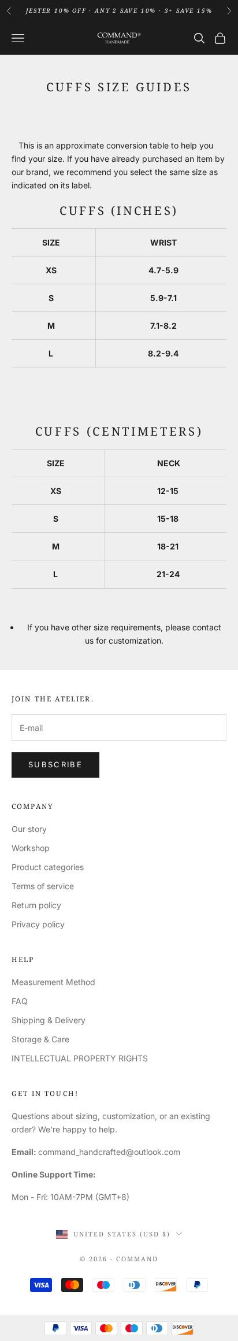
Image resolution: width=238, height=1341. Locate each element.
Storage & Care (40, 1039)
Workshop (31, 848)
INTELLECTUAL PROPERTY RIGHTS (80, 1058)
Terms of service (43, 886)
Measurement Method (53, 982)
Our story (29, 829)
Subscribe (55, 764)
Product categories (48, 867)
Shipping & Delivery (48, 1020)
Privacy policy (38, 924)
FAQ (20, 1001)
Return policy (36, 905)
